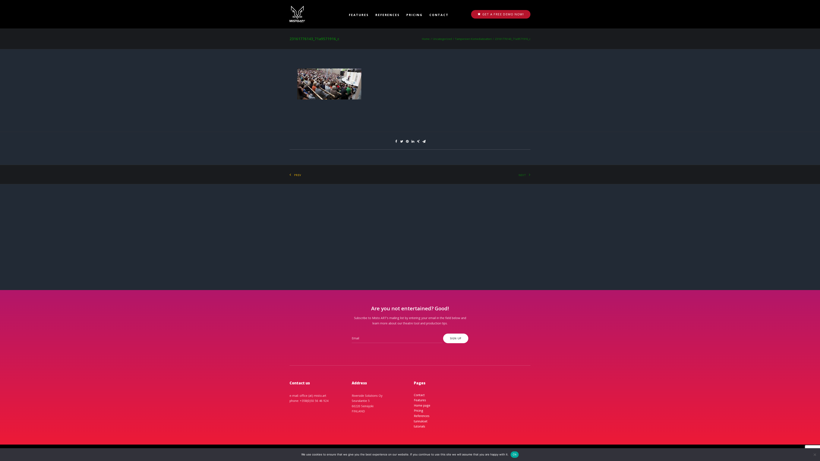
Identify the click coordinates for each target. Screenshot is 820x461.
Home (426, 39)
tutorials (419, 426)
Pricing (414, 15)
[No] (815, 454)
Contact (439, 15)
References (387, 15)
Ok (515, 454)
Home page (422, 405)
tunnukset (421, 421)
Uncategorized (442, 39)
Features (359, 15)
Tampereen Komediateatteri (473, 39)
